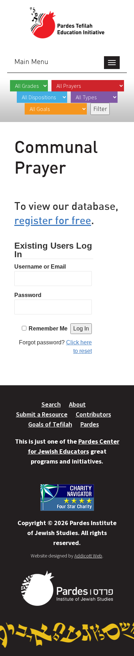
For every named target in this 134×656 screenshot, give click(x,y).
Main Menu (31, 61)
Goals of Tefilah (50, 424)
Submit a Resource (42, 414)
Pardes (89, 424)
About (77, 404)
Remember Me (48, 329)
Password (27, 295)
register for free (52, 220)
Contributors (93, 414)
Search (51, 404)
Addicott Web (88, 555)
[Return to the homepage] (67, 22)
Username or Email (40, 267)
